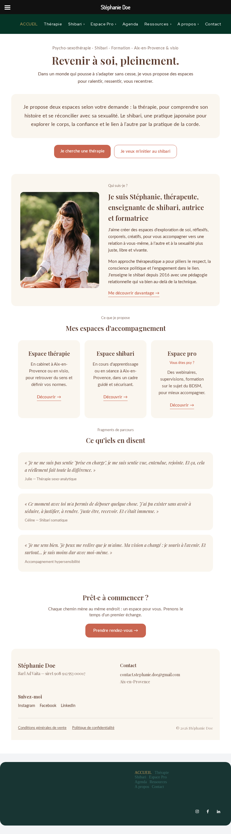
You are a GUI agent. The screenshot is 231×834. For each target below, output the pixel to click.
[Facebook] (208, 812)
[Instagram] (197, 812)
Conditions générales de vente (42, 728)
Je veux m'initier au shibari (145, 151)
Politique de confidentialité (93, 728)
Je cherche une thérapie (82, 151)
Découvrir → (49, 397)
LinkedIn (68, 706)
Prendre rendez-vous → (115, 630)
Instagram (26, 706)
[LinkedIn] (219, 812)
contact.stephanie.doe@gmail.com (150, 674)
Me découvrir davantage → (133, 293)
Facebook (48, 706)
